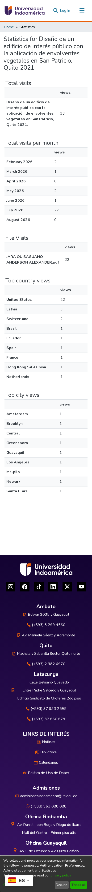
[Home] (24, 10)
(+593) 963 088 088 (49, 806)
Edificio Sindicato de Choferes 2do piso (49, 698)
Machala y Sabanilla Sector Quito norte (48, 653)
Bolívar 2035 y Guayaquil (48, 614)
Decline (61, 885)
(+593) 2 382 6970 (48, 664)
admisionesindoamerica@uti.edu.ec (48, 796)
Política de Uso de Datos (48, 772)
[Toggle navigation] (81, 10)
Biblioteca (48, 752)
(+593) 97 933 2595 (49, 708)
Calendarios (48, 762)
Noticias (48, 741)
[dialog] (46, 874)
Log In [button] (65, 10)
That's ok (78, 885)
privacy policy (61, 875)
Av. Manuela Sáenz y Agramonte (48, 635)
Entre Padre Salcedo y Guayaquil (49, 690)
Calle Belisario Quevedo (49, 682)
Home (9, 27)
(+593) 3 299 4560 (48, 624)
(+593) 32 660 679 (48, 719)
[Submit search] (56, 10)
